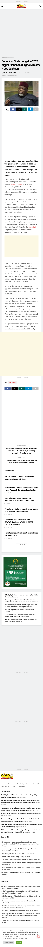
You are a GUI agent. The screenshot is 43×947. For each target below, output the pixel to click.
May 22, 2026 (8, 538)
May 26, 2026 (8, 514)
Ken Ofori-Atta (16, 184)
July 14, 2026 (8, 482)
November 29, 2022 (24, 73)
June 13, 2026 (8, 492)
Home (3, 57)
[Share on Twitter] (19, 109)
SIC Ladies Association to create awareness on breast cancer (20, 910)
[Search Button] (41, 6)
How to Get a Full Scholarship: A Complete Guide (16, 857)
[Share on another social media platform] (35, 109)
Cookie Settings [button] (8, 942)
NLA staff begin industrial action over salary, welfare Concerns (20, 813)
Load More (21, 544)
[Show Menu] (2, 6)
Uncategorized (10, 57)
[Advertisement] (21, 32)
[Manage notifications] (38, 936)
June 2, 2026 (8, 503)
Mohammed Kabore (9, 73)
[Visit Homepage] (21, 6)
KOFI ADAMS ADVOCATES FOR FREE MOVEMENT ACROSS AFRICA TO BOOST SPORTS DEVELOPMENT (18, 522)
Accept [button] (19, 942)
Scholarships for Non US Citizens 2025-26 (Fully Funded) (18, 854)
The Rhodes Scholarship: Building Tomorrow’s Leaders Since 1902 (21, 859)
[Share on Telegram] (30, 109)
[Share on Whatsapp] (24, 109)
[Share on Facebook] (13, 109)
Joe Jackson (12, 382)
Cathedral (32, 227)
